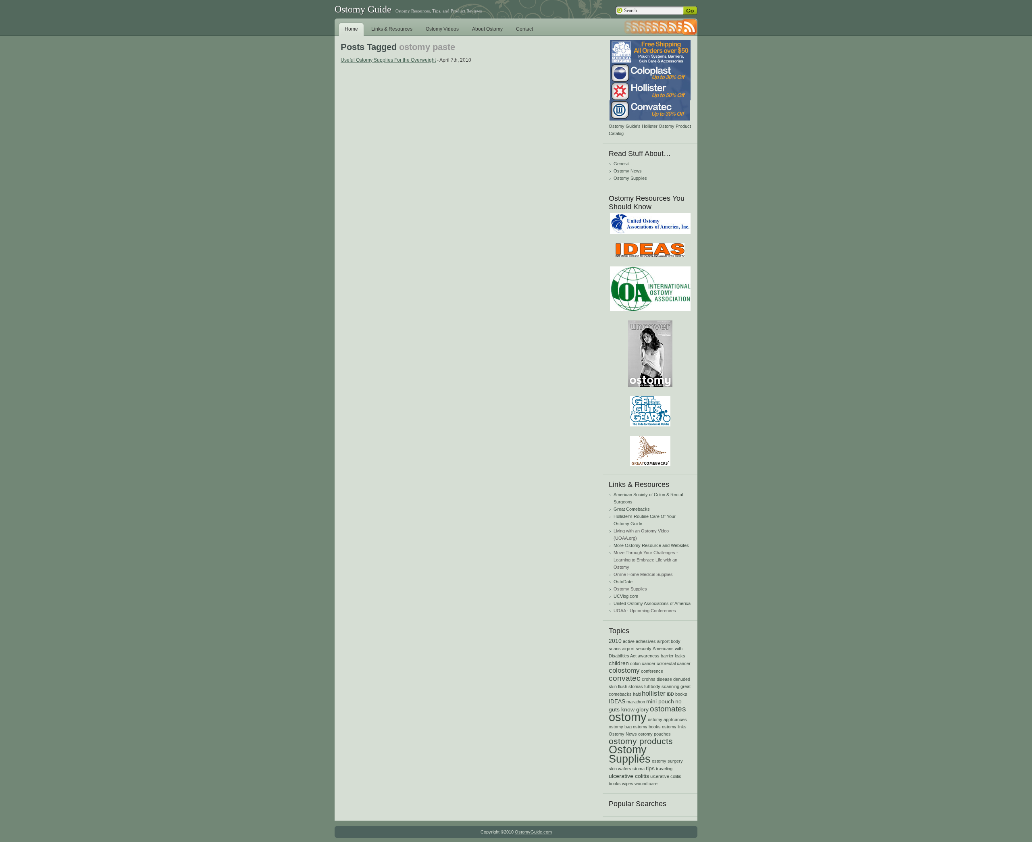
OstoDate (623, 581)
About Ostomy (487, 29)
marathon (635, 701)
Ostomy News (628, 170)
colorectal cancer (674, 663)
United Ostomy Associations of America (652, 603)
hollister (654, 693)
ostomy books (647, 726)
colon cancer (642, 663)
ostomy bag (620, 726)
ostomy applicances (667, 719)
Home (351, 29)
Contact (524, 29)
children (619, 663)
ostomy (628, 716)
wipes (627, 783)
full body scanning (661, 686)
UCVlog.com (626, 596)
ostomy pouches (654, 734)
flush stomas (630, 686)
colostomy (624, 670)
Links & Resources (391, 29)
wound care (646, 783)
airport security (636, 648)
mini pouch (660, 701)
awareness (649, 655)
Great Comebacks (632, 509)
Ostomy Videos (442, 29)
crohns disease (657, 679)
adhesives (646, 641)
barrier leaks (673, 655)
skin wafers (620, 768)
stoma (639, 768)
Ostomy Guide (363, 9)
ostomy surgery (667, 761)
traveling (664, 768)
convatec (625, 678)
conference (652, 671)
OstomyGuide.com (533, 832)
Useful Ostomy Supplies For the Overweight (388, 60)
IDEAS (617, 701)
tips (650, 768)
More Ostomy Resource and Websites (651, 545)
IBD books (677, 694)
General (621, 163)
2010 (615, 641)
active (629, 641)
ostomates (668, 709)
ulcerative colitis (629, 776)
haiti (637, 694)
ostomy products (641, 741)
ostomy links (674, 726)
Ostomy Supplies (630, 178)
